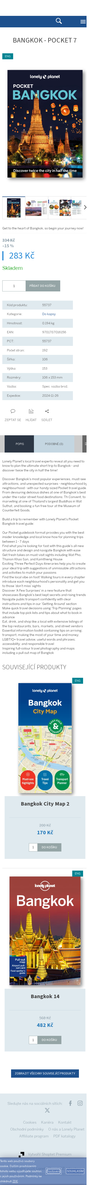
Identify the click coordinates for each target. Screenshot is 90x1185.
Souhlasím (75, 1171)
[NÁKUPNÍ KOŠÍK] (68, 7)
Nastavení (53, 1171)
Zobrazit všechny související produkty (45, 1073)
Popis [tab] (20, 444)
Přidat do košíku (42, 286)
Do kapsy (49, 314)
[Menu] (83, 21)
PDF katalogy (64, 1136)
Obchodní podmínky (27, 1129)
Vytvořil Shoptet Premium (50, 1154)
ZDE (15, 1181)
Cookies (29, 1122)
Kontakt (65, 1122)
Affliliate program (34, 1136)
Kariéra (47, 1122)
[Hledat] (58, 21)
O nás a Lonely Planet (66, 1129)
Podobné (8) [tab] (54, 444)
